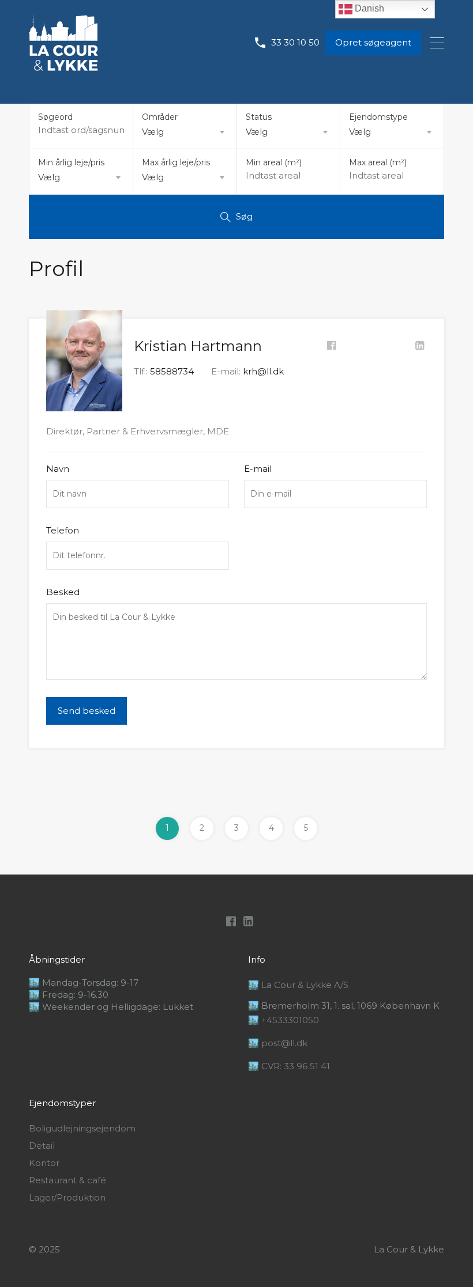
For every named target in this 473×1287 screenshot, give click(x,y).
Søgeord (55, 117)
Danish (368, 8)
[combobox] (184, 132)
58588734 (172, 371)
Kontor (44, 1163)
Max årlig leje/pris (176, 162)
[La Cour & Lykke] (63, 65)
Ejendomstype (378, 117)
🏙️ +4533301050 (283, 1020)
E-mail (258, 469)
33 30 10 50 (295, 42)
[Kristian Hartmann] (84, 405)
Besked (63, 592)
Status (259, 117)
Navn (57, 469)
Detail (42, 1146)
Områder (160, 117)
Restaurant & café (67, 1180)
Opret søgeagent (373, 42)
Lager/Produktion (67, 1198)
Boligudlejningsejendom (82, 1128)
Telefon (62, 530)
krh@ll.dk (263, 371)
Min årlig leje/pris (71, 162)
